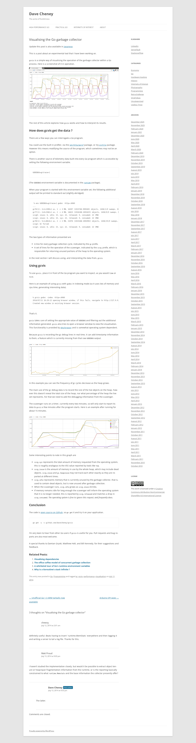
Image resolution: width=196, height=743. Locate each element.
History (134, 80)
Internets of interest (139, 84)
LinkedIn (134, 46)
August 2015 (136, 307)
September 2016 (138, 266)
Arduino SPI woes (109, 597)
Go (51, 576)
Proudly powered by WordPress (41, 731)
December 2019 (137, 156)
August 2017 (136, 232)
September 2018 (138, 204)
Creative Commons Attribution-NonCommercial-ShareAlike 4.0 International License (148, 492)
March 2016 (136, 283)
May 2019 (135, 180)
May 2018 (135, 214)
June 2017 (135, 239)
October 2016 (136, 263)
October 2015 (136, 301)
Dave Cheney (41, 13)
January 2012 (136, 428)
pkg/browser (66, 328)
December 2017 (137, 221)
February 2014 (137, 366)
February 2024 (137, 128)
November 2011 (138, 431)
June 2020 (135, 139)
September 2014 (138, 342)
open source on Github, (52, 512)
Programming (59, 576)
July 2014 (134, 349)
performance (89, 576)
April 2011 (135, 452)
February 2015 (137, 325)
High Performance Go (39, 27)
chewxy (45, 622)
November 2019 (138, 159)
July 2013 (134, 390)
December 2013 (137, 373)
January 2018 (136, 218)
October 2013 (136, 380)
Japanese (68, 46)
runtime (87, 183)
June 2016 (135, 273)
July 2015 (134, 311)
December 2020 (137, 135)
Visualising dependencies (46, 559)
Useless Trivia (136, 104)
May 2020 (135, 142)
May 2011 (135, 448)
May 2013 (135, 397)
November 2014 (138, 335)
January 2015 (136, 328)
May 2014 (135, 356)
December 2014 (137, 331)
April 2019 (135, 184)
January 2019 (136, 190)
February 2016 (137, 287)
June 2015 (135, 314)
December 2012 (137, 407)
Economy (135, 70)
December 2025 (137, 122)
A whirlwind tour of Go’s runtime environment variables (62, 566)
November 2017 (138, 225)
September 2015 (138, 304)
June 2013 (135, 393)
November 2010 (138, 462)
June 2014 (135, 352)
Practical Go (61, 27)
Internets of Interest (84, 27)
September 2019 (138, 166)
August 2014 (136, 345)
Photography (136, 87)
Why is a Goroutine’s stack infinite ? (52, 569)
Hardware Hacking (139, 77)
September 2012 (138, 418)
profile (102, 145)
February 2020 (137, 153)
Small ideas (135, 97)
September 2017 (138, 228)
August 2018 (136, 208)
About (103, 27)
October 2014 (136, 338)
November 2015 (138, 297)
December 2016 (137, 256)
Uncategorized (137, 101)
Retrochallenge (137, 94)
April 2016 (135, 280)
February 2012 (137, 424)
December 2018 (137, 194)
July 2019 (134, 173)
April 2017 (135, 242)
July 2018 (134, 211)
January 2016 (136, 290)
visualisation (100, 576)
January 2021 (136, 132)
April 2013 (135, 400)
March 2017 (136, 245)
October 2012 (136, 414)
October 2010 (136, 466)
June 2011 (135, 445)
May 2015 (135, 318)
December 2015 (137, 294)
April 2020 (135, 146)
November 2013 (138, 376)
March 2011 (136, 455)
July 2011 (134, 442)
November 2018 (138, 197)
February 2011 (137, 459)
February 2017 (137, 249)
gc (77, 576)
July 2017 (134, 235)
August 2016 (136, 270)
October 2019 (136, 163)
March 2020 (136, 149)
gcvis (80, 576)
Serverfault (135, 49)
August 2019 (136, 170)
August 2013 (136, 387)
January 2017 (136, 252)
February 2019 (137, 187)
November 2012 (138, 411)
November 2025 (138, 125)
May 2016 (135, 276)
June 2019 (135, 177)
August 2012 (136, 421)
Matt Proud (46, 653)
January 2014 (136, 369)
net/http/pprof (77, 145)
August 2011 (136, 438)
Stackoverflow (137, 53)
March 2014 (136, 362)
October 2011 (136, 435)
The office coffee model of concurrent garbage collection (62, 562)
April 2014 (135, 359)
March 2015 (136, 321)
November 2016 (138, 259)
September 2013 (138, 383)
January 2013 (136, 404)
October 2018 (136, 201)
